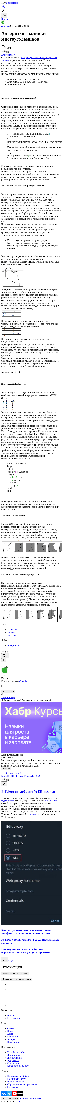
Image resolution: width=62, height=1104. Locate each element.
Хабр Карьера (8, 697)
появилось (35, 814)
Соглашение (13, 1063)
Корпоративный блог (18, 1076)
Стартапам (12, 1087)
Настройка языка (10, 1098)
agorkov (5, 26)
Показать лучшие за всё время (16, 979)
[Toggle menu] (2, 3)
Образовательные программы (22, 1084)
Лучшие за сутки (10, 974)
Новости (11, 1031)
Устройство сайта (16, 1052)
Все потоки (12, 3)
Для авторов (13, 1055)
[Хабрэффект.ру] (12, 286)
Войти (10, 1015)
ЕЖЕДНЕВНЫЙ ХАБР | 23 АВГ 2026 (20, 776)
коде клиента (8, 800)
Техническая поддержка (31, 1098)
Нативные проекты (17, 1081)
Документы (13, 1060)
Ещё (10, 960)
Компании (12, 1036)
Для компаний (14, 1057)
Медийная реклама (17, 1079)
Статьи (10, 1028)
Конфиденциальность (18, 1066)
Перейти (6, 769)
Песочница (13, 1042)
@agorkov (24, 681)
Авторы (11, 1039)
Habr (17, 1101)
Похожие (24, 974)
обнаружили (51, 800)
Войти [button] (4, 19)
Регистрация (13, 1018)
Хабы (10, 1034)
